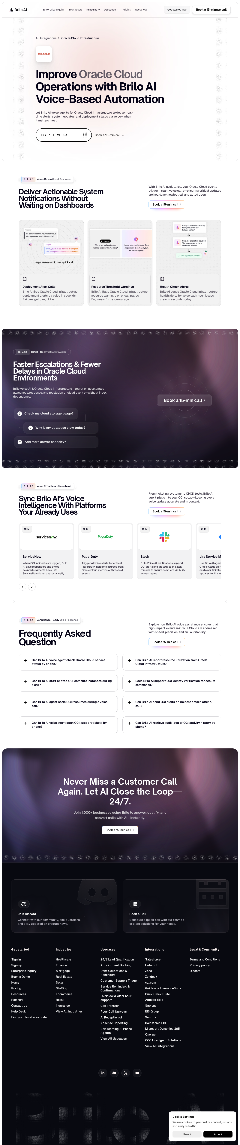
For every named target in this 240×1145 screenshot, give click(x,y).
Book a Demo (20, 977)
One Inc (150, 1034)
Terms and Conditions (205, 959)
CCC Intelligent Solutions (163, 1040)
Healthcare (63, 959)
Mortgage (63, 971)
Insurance (63, 1005)
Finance (61, 965)
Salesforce (152, 959)
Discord (195, 971)
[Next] (32, 587)
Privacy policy (200, 965)
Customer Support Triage (118, 980)
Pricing (16, 988)
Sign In (16, 959)
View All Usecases (113, 1038)
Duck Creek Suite (157, 994)
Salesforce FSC (156, 1023)
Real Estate (64, 977)
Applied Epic (154, 1000)
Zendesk (151, 977)
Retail (60, 1000)
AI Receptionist (111, 1017)
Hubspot (151, 965)
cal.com (150, 982)
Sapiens (151, 1005)
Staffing (61, 988)
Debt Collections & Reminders (114, 973)
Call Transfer (109, 1006)
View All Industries (69, 1011)
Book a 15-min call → (109, 135)
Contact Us (19, 1005)
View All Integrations (160, 1046)
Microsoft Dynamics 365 (162, 1028)
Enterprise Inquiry (24, 971)
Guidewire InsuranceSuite (163, 988)
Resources (18, 994)
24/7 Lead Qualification (117, 959)
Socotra (150, 1017)
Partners (17, 1000)
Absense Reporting (114, 1023)
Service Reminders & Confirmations (115, 988)
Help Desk (18, 1011)
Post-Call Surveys (113, 1011)
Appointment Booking (115, 965)
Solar (59, 982)
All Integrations (46, 38)
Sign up (16, 965)
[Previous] (22, 587)
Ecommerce (64, 994)
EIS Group (152, 1011)
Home (15, 982)
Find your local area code (29, 1017)
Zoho (148, 971)
